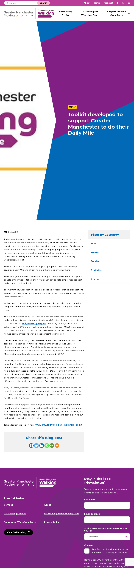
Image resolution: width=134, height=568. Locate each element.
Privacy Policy (51, 522)
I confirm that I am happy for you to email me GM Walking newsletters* (110, 551)
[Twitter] (36, 445)
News (97, 3)
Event (94, 243)
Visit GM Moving (16, 532)
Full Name (89, 499)
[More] (57, 445)
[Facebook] (31, 445)
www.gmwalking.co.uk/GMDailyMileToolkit (58, 425)
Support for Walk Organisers (116, 13)
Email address (92, 514)
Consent (89, 545)
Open (129, 13)
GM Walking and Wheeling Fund (90, 13)
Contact (108, 3)
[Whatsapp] (46, 445)
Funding (95, 261)
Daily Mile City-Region (34, 323)
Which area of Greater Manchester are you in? (105, 529)
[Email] (51, 445)
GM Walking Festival (65, 13)
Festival (95, 252)
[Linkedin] (41, 445)
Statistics (96, 270)
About (87, 3)
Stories (95, 279)
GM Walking (29, 13)
